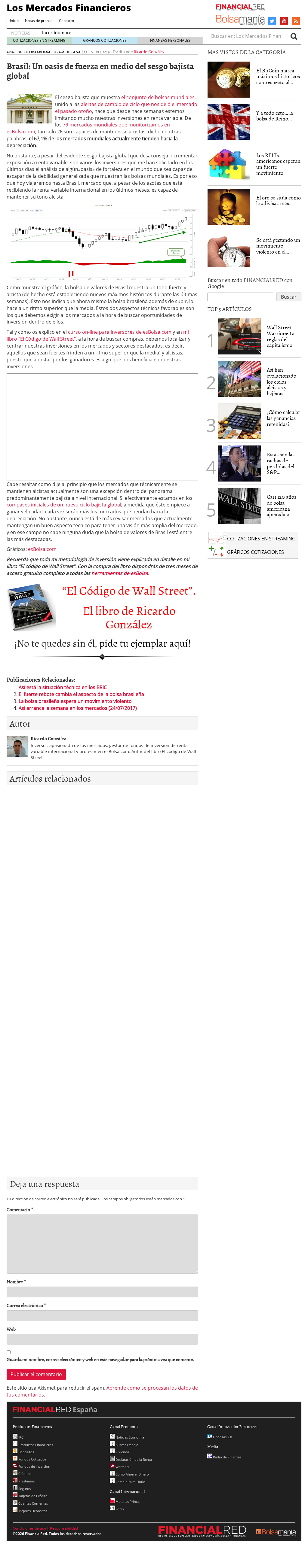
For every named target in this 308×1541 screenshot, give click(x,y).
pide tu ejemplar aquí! (145, 642)
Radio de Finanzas (226, 1457)
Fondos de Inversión (33, 1466)
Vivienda (122, 1452)
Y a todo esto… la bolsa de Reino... (274, 116)
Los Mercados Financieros (69, 7)
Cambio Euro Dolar (130, 1481)
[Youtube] (284, 20)
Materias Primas (127, 1501)
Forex (119, 1509)
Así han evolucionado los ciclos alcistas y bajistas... (281, 381)
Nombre (16, 1281)
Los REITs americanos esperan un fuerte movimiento (278, 164)
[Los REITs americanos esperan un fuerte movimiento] (229, 164)
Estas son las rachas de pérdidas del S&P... (280, 463)
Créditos (24, 1473)
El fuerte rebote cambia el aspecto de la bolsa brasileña (81, 694)
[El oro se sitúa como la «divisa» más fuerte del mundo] (229, 207)
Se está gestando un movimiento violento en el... (278, 246)
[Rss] (296, 21)
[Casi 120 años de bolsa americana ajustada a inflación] (239, 506)
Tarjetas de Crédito (32, 1496)
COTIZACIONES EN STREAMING (39, 40)
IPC (20, 1437)
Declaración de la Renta (133, 1459)
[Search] (294, 36)
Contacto (66, 20)
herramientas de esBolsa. (120, 573)
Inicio (14, 20)
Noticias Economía (129, 1437)
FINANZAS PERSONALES (170, 40)
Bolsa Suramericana (60, 52)
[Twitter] (272, 21)
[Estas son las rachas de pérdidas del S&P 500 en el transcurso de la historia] (239, 463)
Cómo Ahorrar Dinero (132, 1474)
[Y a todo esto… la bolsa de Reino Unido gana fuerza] (229, 122)
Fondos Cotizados (31, 1459)
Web (11, 1329)
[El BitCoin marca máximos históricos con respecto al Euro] (229, 80)
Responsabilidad (64, 1528)
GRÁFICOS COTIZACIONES (105, 40)
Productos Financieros (35, 1444)
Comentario (20, 1209)
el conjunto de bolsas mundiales (158, 97)
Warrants (122, 1467)
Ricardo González (149, 51)
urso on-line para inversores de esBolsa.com (120, 332)
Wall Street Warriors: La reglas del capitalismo (280, 336)
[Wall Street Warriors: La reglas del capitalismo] (239, 336)
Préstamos (26, 1481)
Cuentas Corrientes (32, 1503)
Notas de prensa (39, 20)
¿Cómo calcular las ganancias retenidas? (283, 418)
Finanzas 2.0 (222, 1437)
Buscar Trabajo (126, 1444)
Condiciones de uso (29, 1528)
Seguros (24, 1488)
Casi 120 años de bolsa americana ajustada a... (281, 505)
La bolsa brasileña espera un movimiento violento (75, 701)
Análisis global (23, 52)
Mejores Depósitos (32, 1511)
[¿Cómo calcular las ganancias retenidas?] (239, 421)
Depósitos (25, 1452)
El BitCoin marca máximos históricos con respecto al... (278, 76)
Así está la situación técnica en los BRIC (63, 687)
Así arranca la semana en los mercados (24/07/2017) (78, 708)
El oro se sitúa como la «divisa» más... (278, 200)
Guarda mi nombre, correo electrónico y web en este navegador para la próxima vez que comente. (100, 1359)
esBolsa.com (42, 549)
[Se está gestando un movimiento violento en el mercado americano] (229, 249)
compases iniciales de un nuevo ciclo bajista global (64, 504)
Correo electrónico (26, 1305)
